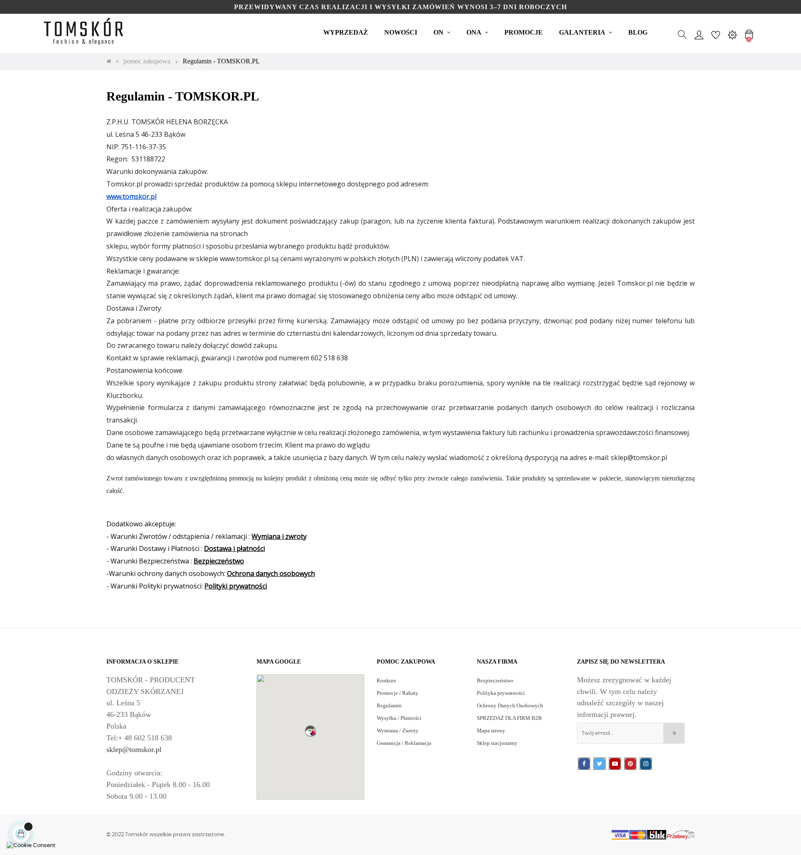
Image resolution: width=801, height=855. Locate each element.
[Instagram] (645, 764)
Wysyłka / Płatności (399, 718)
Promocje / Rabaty (397, 693)
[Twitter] (599, 764)
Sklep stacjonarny (497, 743)
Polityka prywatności (501, 693)
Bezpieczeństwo (495, 680)
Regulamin (389, 705)
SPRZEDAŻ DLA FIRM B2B (509, 718)
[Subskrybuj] (674, 733)
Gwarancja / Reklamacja (404, 743)
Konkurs (386, 680)
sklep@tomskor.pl (133, 749)
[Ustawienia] (732, 34)
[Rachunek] (698, 34)
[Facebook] (584, 764)
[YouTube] (615, 764)
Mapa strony (491, 730)
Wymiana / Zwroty (397, 730)
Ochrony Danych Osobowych (510, 705)
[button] (310, 730)
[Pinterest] (630, 764)
